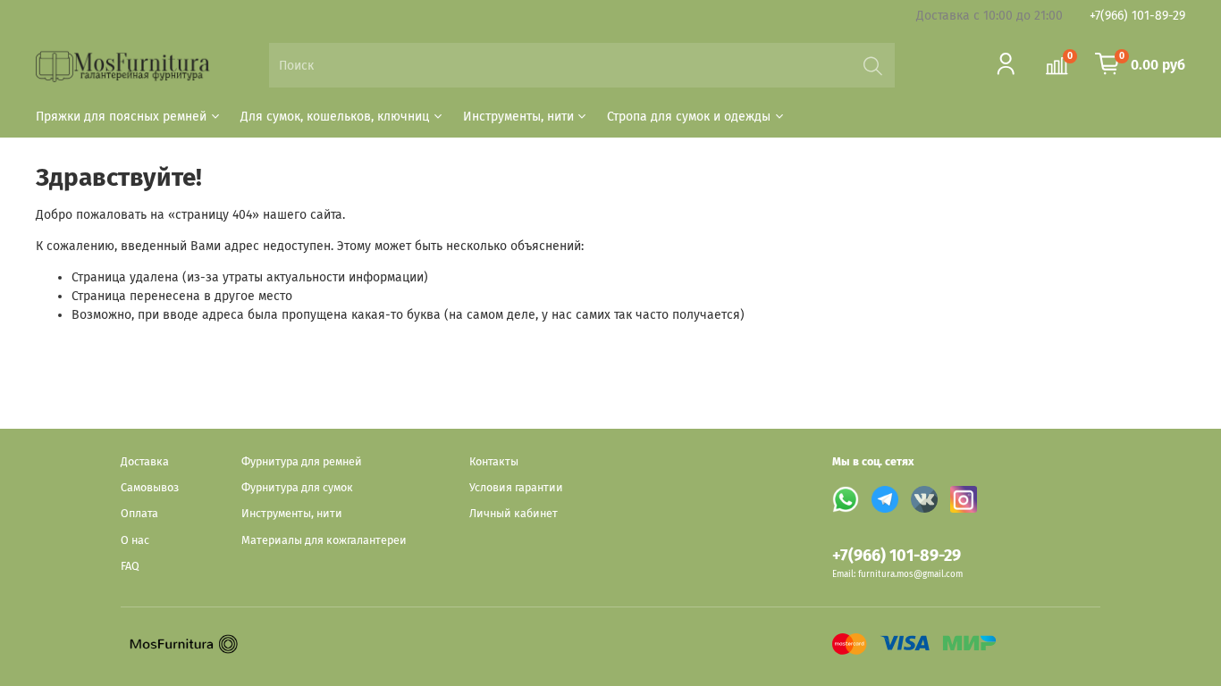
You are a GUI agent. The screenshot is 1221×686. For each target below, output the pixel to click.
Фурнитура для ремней (301, 461)
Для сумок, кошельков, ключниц (334, 116)
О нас (135, 540)
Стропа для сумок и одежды (688, 116)
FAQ (130, 566)
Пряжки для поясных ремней (121, 116)
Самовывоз (150, 487)
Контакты (493, 461)
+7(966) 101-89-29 (1137, 15)
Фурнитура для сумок (297, 487)
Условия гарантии (516, 487)
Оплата (139, 513)
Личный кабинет (513, 513)
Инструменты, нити (518, 116)
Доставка (145, 461)
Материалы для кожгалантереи (324, 540)
